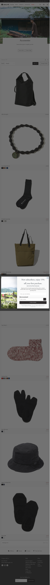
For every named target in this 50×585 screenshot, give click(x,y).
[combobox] (31, 299)
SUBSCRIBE (33, 302)
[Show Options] (44, 299)
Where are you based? (23, 297)
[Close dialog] (47, 278)
